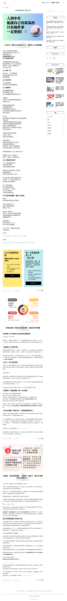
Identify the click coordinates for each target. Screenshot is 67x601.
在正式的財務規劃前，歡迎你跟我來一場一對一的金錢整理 (15, 236)
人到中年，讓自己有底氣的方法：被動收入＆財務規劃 (23, 45)
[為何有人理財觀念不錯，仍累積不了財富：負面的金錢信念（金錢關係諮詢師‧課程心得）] (50, 70)
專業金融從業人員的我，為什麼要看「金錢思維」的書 (60, 96)
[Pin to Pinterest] (41, 290)
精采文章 (47, 2)
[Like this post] (36, 290)
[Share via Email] (42, 290)
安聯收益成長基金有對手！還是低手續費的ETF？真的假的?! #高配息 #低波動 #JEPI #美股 (55, 28)
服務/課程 (53, 2)
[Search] (63, 2)
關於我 (57, 2)
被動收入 (12, 222)
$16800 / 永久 (33, 283)
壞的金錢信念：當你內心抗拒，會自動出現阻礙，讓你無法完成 (60, 104)
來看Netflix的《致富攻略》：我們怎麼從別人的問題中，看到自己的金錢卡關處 (18, 242)
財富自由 (55, 125)
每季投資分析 (13, 528)
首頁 (43, 2)
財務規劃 (39, 501)
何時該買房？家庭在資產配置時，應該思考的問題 (23, 328)
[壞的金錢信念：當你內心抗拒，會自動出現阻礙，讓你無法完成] (50, 105)
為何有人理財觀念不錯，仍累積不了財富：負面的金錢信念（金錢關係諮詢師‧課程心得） (55, 22)
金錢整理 (55, 130)
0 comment (17, 290)
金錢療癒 (55, 133)
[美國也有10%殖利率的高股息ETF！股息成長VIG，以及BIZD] (50, 89)
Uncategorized (55, 116)
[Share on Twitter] (39, 290)
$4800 (12, 275)
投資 (55, 119)
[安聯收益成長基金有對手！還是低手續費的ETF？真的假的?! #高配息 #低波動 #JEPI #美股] (50, 79)
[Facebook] (47, 58)
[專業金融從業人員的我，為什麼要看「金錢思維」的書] (50, 97)
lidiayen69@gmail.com (25, 47)
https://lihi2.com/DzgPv (23, 428)
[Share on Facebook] (38, 290)
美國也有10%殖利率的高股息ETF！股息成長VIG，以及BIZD (60, 88)
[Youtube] (54, 58)
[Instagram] (51, 58)
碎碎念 (55, 122)
